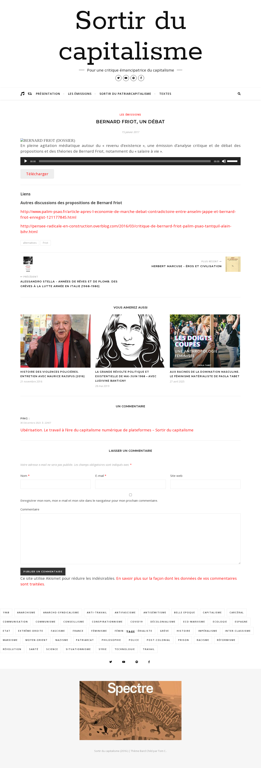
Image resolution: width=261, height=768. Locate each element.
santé (34, 649)
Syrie (103, 649)
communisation (15, 621)
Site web (176, 476)
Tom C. (162, 751)
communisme (46, 621)
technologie (125, 649)
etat (6, 630)
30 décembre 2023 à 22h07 (35, 422)
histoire (183, 630)
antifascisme (125, 612)
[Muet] (224, 161)
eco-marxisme (194, 621)
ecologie (220, 621)
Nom (25, 476)
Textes (165, 94)
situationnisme (78, 649)
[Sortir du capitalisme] (130, 710)
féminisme (99, 630)
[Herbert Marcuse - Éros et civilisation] (233, 264)
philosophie (111, 639)
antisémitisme (155, 612)
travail (149, 649)
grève (164, 630)
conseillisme (73, 621)
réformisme (226, 639)
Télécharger (37, 173)
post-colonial (158, 639)
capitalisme (212, 612)
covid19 (136, 621)
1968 (6, 612)
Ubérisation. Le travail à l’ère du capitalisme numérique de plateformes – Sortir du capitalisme (107, 429)
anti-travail (97, 612)
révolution (12, 649)
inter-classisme (238, 630)
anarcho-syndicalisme (61, 612)
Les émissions (80, 94)
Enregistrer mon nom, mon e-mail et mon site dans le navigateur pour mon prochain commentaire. (89, 500)
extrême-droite (30, 630)
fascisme (58, 630)
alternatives (29, 243)
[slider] (233, 160)
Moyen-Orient (36, 639)
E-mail (100, 476)
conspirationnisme (107, 621)
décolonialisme (163, 621)
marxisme (10, 639)
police (134, 639)
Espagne (241, 621)
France (78, 630)
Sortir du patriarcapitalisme (125, 94)
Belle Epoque (184, 612)
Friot (45, 243)
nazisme (61, 639)
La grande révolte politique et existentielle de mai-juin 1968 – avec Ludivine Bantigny (125, 376)
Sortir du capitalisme (130, 36)
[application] (130, 161)
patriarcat (85, 639)
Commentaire (29, 509)
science (52, 649)
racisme (203, 639)
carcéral (237, 612)
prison (183, 639)
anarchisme (26, 612)
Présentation (48, 94)
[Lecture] (26, 161)
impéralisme (207, 630)
